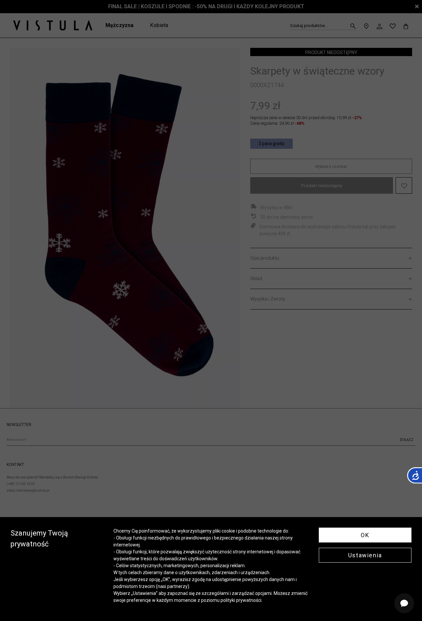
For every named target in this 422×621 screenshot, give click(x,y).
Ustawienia (365, 555)
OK (365, 535)
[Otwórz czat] (404, 603)
